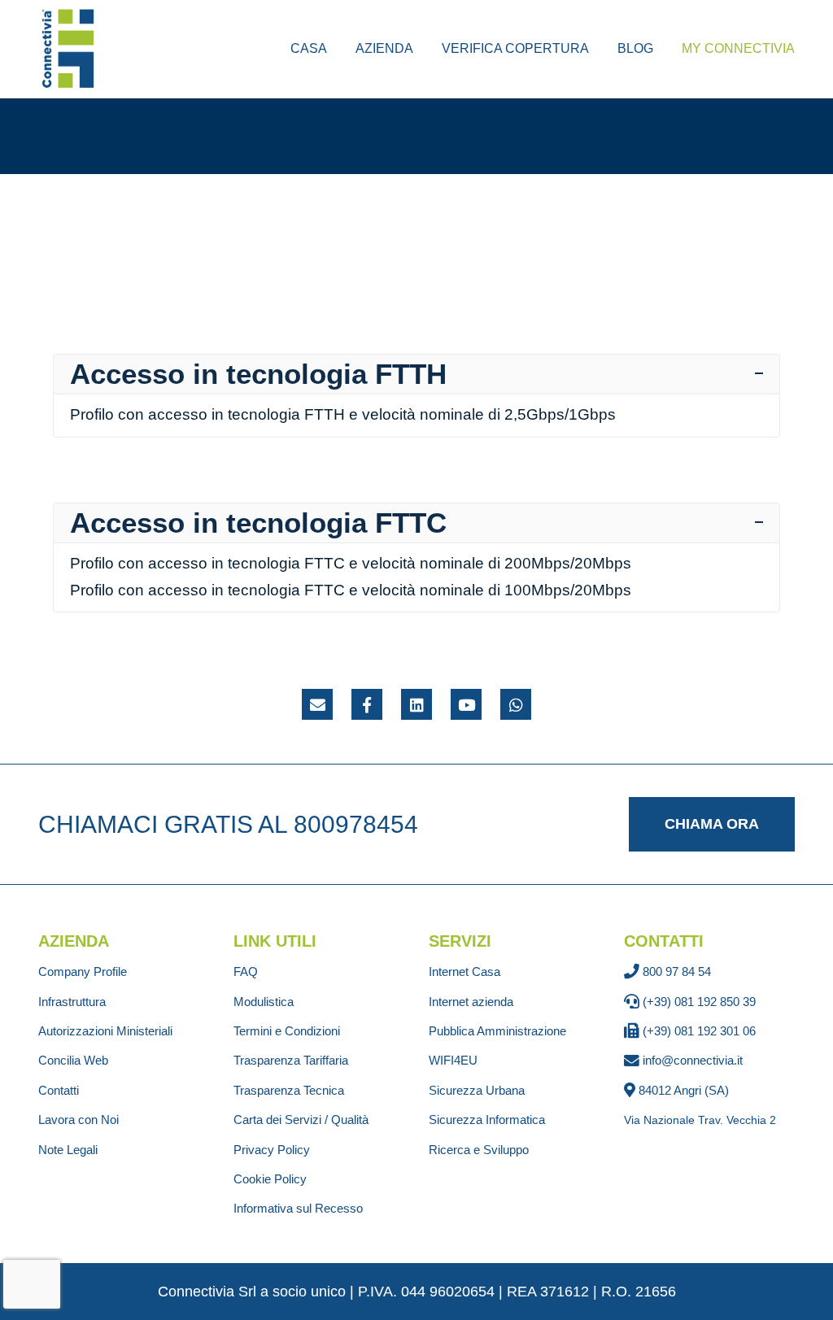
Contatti (58, 1090)
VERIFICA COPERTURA (515, 48)
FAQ (245, 971)
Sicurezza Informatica (487, 1119)
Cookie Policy (270, 1179)
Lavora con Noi (78, 1119)
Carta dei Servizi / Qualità (301, 1119)
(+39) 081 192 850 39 (699, 1002)
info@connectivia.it (693, 1060)
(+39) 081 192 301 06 (699, 1031)
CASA (308, 48)
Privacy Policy (271, 1150)
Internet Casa (464, 971)
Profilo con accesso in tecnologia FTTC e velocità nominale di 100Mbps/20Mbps (350, 590)
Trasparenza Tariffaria (290, 1060)
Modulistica (263, 1002)
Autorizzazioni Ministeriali (105, 1031)
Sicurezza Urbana (477, 1090)
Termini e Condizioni (286, 1031)
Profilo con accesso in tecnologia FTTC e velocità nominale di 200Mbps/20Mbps (350, 563)
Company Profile (82, 971)
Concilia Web (73, 1060)
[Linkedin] (416, 704)
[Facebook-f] (366, 704)
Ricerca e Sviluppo (479, 1150)
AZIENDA (384, 48)
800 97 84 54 (677, 971)
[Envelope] (317, 704)
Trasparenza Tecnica (288, 1090)
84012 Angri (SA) (684, 1090)
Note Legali (68, 1150)
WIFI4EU (453, 1060)
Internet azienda (471, 1002)
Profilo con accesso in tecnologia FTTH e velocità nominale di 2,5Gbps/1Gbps (343, 414)
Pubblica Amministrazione (497, 1031)
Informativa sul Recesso (298, 1208)
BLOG (635, 48)
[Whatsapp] (515, 704)
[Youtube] (466, 704)
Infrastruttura (72, 1002)
